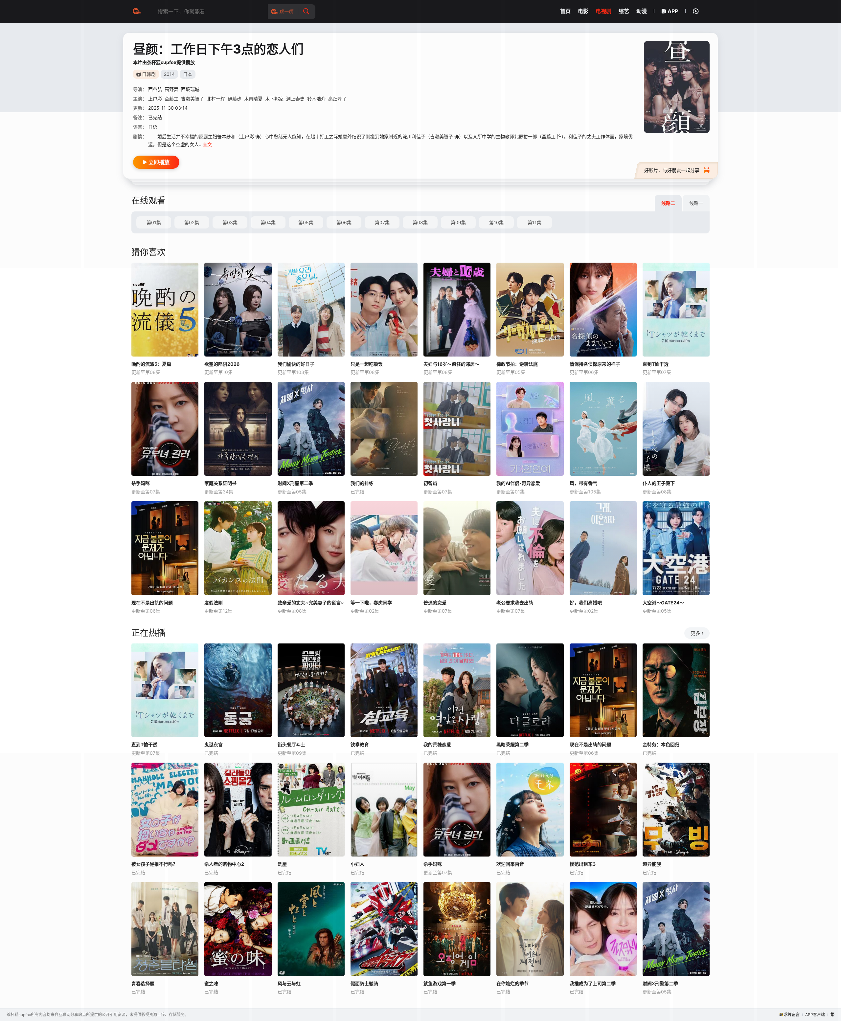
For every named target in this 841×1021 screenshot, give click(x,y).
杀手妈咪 (140, 483)
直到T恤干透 (656, 364)
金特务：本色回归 (661, 744)
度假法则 (213, 602)
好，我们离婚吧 (586, 602)
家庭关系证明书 (220, 483)
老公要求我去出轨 (514, 602)
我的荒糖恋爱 (437, 744)
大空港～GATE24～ (663, 602)
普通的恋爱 (434, 602)
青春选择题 (142, 983)
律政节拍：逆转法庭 (517, 364)
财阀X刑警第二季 (295, 483)
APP (673, 11)
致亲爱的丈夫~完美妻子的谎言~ (311, 602)
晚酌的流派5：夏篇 (151, 364)
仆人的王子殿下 (659, 483)
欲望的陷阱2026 (221, 364)
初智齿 (430, 483)
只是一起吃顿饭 (367, 364)
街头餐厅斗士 (291, 744)
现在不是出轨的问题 (152, 602)
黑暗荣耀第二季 (512, 744)
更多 (695, 633)
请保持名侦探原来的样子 (595, 364)
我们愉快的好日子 (296, 364)
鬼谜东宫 (213, 744)
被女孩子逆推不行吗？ (154, 864)
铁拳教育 (360, 744)
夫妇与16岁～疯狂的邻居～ (451, 364)
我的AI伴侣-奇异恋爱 (518, 483)
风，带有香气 (583, 483)
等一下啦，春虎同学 (371, 602)
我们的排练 (362, 483)
